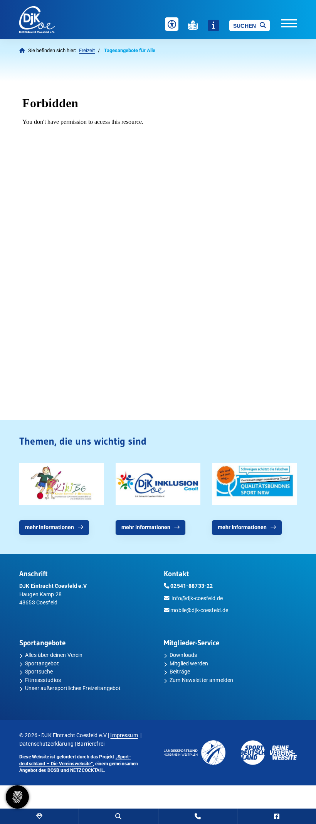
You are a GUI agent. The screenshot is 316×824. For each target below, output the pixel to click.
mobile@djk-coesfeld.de (199, 610)
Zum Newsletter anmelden (201, 680)
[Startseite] (49, 19)
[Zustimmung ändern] (17, 797)
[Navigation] (283, 22)
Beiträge (180, 671)
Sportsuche (39, 671)
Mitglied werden (189, 663)
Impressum (124, 735)
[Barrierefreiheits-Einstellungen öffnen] (171, 24)
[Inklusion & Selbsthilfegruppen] (158, 484)
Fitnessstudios (43, 680)
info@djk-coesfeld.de (197, 598)
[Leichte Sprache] (193, 25)
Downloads (183, 655)
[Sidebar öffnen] (213, 25)
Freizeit (87, 50)
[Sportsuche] (118, 816)
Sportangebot (42, 663)
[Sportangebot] (39, 816)
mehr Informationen (49, 527)
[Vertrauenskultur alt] (254, 484)
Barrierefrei (90, 744)
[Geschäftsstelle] (197, 816)
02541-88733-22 (191, 586)
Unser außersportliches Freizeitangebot (73, 688)
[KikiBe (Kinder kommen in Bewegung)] (61, 484)
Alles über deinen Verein (53, 655)
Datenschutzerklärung (46, 744)
